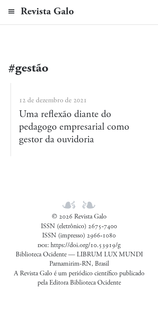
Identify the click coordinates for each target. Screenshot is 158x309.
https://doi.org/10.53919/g (86, 245)
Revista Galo (47, 11)
